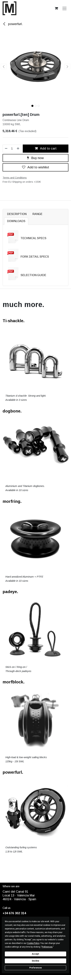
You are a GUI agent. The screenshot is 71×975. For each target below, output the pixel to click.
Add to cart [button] (48, 148)
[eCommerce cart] (56, 8)
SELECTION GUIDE (33, 275)
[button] (3, 66)
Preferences (35, 968)
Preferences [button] (47, 947)
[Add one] (18, 148)
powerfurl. (15, 24)
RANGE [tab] (37, 214)
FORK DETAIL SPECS (35, 256)
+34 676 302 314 (14, 913)
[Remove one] (6, 148)
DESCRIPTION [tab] (17, 214)
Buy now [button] (37, 158)
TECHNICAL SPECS (33, 238)
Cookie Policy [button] (33, 943)
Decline (35, 961)
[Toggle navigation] (64, 8)
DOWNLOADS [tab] (16, 221)
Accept (35, 954)
